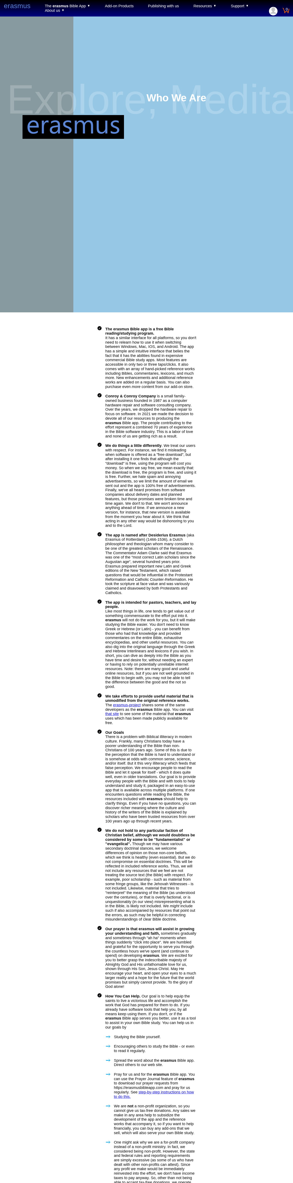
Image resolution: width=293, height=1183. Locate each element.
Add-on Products (119, 6)
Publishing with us (163, 6)
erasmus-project (127, 705)
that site (112, 714)
